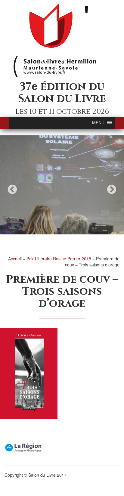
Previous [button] (12, 189)
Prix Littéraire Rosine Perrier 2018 (58, 259)
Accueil (15, 259)
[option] (62, 185)
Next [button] (111, 189)
